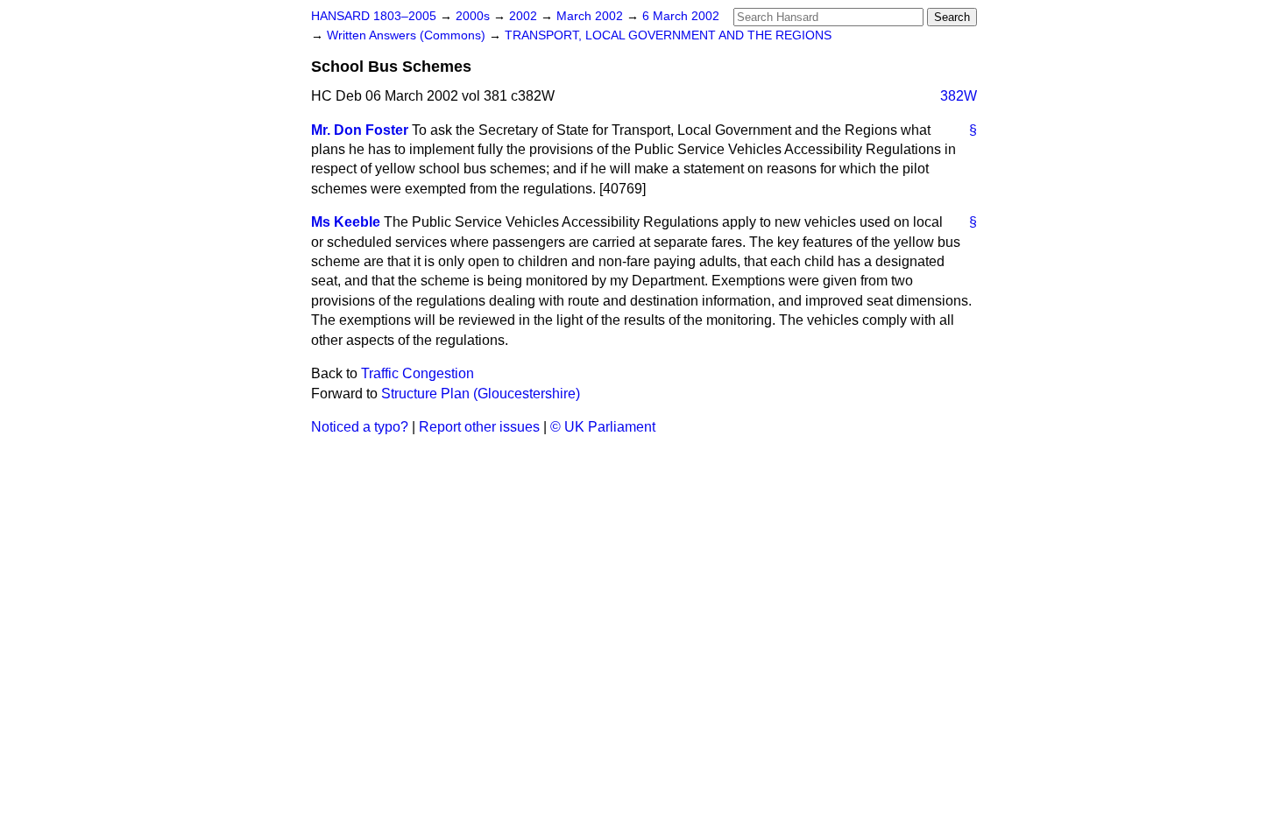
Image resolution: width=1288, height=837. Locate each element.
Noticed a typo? (359, 426)
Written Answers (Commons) (408, 35)
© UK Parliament (602, 426)
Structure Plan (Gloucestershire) (480, 393)
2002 (525, 16)
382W (958, 95)
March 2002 (591, 16)
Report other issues (479, 426)
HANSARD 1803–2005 (373, 16)
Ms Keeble (345, 222)
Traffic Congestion (417, 373)
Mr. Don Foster (359, 130)
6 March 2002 (680, 16)
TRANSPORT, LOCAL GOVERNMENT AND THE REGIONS (668, 35)
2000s (474, 16)
